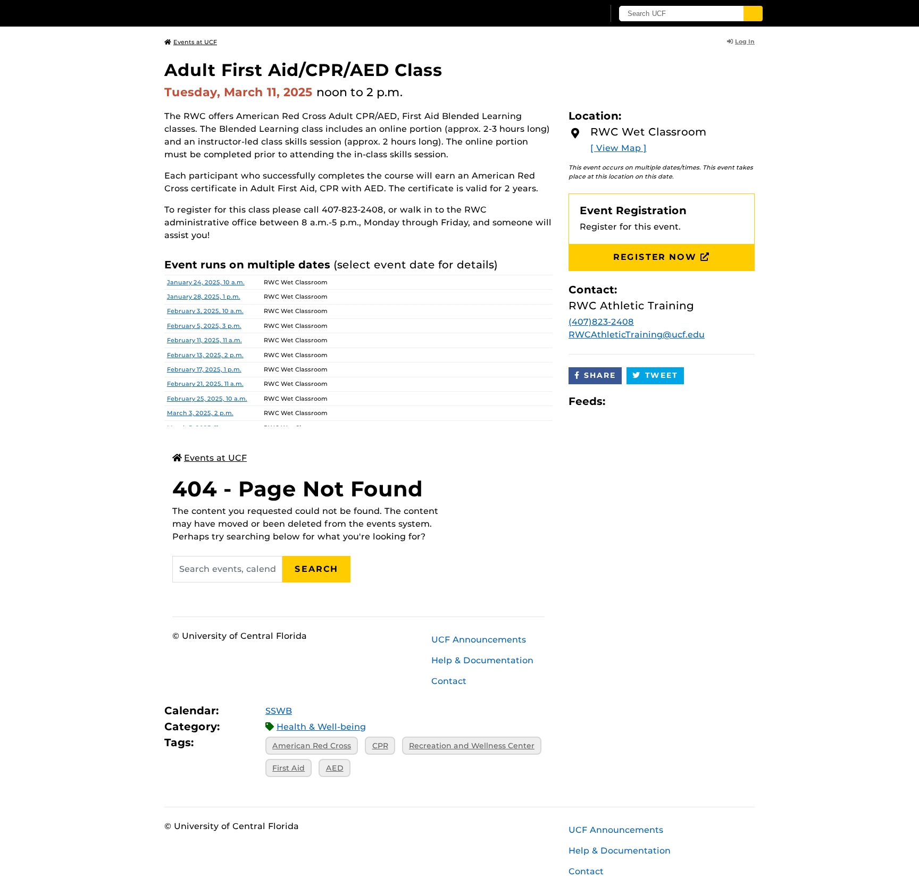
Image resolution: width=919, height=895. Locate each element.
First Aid (288, 768)
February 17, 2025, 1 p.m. (204, 369)
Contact (448, 681)
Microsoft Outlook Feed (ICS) (637, 401)
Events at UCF (195, 42)
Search (316, 569)
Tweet (661, 375)
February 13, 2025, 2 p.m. (205, 355)
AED (335, 768)
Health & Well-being (321, 727)
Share (600, 375)
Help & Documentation (482, 660)
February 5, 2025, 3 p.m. (204, 326)
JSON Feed (691, 401)
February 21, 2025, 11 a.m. (205, 383)
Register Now (654, 257)
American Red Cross (311, 745)
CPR (380, 745)
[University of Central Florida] (242, 13)
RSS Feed (655, 401)
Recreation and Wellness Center (471, 745)
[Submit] (753, 13)
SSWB (278, 711)
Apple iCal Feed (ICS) (619, 401)
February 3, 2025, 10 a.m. (205, 311)
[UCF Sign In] (570, 14)
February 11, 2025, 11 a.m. (204, 340)
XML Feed (673, 401)
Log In (745, 41)
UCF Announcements (478, 640)
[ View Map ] (618, 148)
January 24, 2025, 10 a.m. (206, 282)
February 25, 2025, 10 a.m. (207, 398)
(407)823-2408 (601, 322)
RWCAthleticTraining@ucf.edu (637, 335)
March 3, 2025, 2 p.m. (200, 413)
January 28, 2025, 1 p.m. (203, 296)
